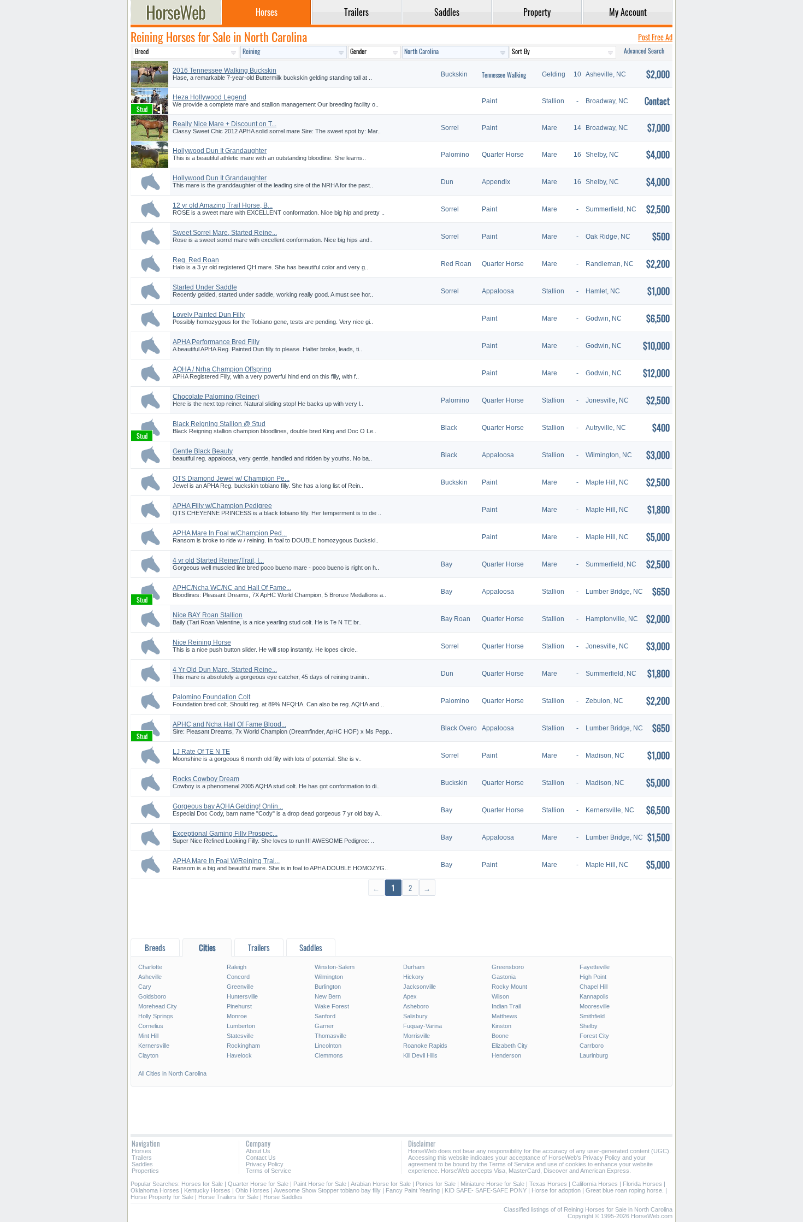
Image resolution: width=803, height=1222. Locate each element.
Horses (141, 1151)
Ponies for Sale (436, 1183)
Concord (238, 976)
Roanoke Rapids (425, 1045)
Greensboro (508, 967)
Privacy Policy (265, 1164)
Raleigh (236, 967)
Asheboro (416, 1006)
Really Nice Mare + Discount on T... (224, 124)
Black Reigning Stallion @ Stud (219, 424)
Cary (144, 986)
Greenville (240, 986)
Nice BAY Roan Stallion (208, 615)
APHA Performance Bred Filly (216, 342)
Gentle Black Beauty (203, 451)
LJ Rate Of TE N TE (201, 751)
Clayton (148, 1055)
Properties (145, 1170)
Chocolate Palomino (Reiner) (216, 396)
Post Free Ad (655, 37)
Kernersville (153, 1045)
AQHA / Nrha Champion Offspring (222, 369)
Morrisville (416, 1035)
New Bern (328, 996)
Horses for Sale (202, 1183)
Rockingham (243, 1045)
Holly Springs (155, 1016)
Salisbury (415, 1016)
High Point (593, 976)
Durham (413, 967)
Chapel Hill (593, 986)
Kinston (501, 1026)
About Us (258, 1151)
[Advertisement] (401, 916)
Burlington (328, 986)
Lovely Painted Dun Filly (209, 314)
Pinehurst (239, 1006)
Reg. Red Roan (196, 260)
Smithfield (592, 1016)
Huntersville (242, 996)
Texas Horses (548, 1183)
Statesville (240, 1035)
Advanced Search (644, 50)
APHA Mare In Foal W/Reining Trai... (226, 861)
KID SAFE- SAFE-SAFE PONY (486, 1190)
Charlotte (150, 967)
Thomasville (330, 1035)
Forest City (594, 1035)
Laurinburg (594, 1055)
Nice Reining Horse (202, 642)
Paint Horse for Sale (319, 1183)
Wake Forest (332, 1006)
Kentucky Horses (207, 1190)
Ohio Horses (252, 1190)
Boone (500, 1035)
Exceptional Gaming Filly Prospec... (225, 833)
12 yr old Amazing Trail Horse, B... (223, 205)
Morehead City (157, 1006)
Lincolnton (328, 1045)
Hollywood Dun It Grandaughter (220, 151)
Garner (324, 1026)
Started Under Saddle (205, 287)
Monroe (237, 1016)
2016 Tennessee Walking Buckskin (224, 70)
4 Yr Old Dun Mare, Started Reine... (225, 670)
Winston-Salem (335, 967)
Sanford (325, 1016)
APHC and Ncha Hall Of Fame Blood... (229, 724)
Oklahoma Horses (155, 1190)
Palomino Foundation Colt (211, 697)
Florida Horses (642, 1183)
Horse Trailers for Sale (228, 1197)
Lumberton (241, 1026)
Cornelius (150, 1026)
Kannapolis (594, 996)
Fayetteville (595, 967)
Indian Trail (506, 1006)
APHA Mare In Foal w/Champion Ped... (230, 533)
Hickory (413, 976)
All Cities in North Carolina (172, 1073)
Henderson (506, 1055)
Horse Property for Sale (162, 1197)
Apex (410, 996)
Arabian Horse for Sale (381, 1183)
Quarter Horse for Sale (258, 1183)
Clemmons (329, 1055)
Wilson (500, 996)
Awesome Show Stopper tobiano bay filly (327, 1190)
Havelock (239, 1055)
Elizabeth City (510, 1045)
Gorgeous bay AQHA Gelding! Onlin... (228, 806)
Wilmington (329, 976)
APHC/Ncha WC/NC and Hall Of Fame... (232, 588)
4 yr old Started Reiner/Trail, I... (218, 560)
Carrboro (592, 1045)
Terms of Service (268, 1170)
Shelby (589, 1026)
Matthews (504, 1016)
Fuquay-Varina (422, 1026)
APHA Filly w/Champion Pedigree (222, 506)
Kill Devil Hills (420, 1055)
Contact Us (261, 1157)
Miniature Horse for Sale (492, 1183)
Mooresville (595, 1006)
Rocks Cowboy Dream (206, 779)
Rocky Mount (509, 986)
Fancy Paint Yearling (413, 1190)
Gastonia (504, 976)
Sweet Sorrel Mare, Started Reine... (225, 233)
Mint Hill (148, 1035)
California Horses (595, 1183)
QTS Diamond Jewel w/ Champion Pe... (231, 478)
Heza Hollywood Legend (209, 97)
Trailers (142, 1157)
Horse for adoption (556, 1190)
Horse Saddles (283, 1197)
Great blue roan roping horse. (625, 1190)
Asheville (150, 976)
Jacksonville (419, 986)
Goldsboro (152, 996)
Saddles (142, 1164)
